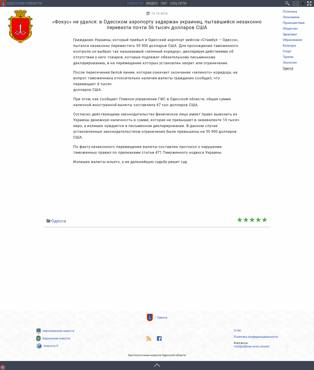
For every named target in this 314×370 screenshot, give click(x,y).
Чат (164, 3)
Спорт (287, 51)
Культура (289, 45)
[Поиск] (287, 3)
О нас (237, 330)
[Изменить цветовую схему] (303, 3)
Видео (152, 3)
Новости (135, 3)
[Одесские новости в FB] (159, 338)
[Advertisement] (157, 191)
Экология (290, 62)
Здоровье (290, 34)
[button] (157, 365)
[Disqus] (157, 270)
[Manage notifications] (2, 367)
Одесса (288, 68)
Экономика (291, 17)
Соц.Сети (178, 3)
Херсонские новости (56, 338)
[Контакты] (295, 3)
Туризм (288, 57)
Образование (292, 40)
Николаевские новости (58, 331)
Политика (290, 11)
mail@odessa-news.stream (252, 346)
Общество (290, 28)
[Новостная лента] (149, 338)
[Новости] (150, 317)
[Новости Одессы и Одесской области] (20, 27)
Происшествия (294, 23)
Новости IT (51, 346)
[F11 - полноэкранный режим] (309, 3)
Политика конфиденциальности (256, 336)
